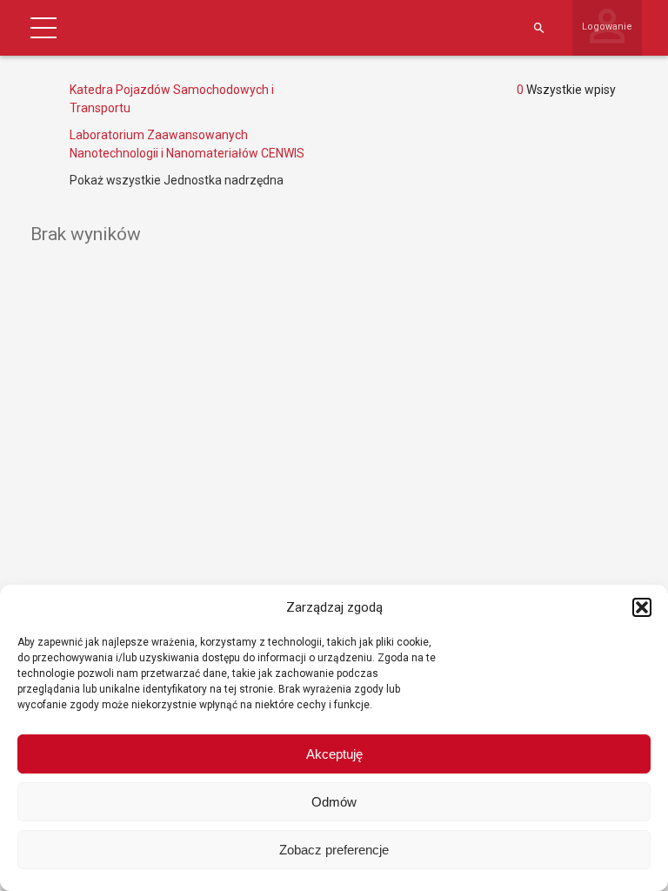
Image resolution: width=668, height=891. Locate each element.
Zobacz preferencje (334, 849)
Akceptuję (334, 754)
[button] (642, 607)
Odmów (334, 801)
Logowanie (607, 26)
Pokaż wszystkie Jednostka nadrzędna (177, 180)
